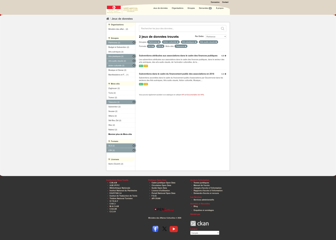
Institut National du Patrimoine (123, 190)
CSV (145, 66)
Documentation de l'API (195, 94)
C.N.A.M (113, 208)
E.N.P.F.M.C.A (116, 193)
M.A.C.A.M (114, 206)
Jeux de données (160, 8)
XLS (141, 66)
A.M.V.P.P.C (115, 185)
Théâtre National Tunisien (121, 198)
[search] (222, 28)
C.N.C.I (113, 203)
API (183, 94)
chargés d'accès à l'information (208, 188)
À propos (220, 8)
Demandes (205, 8)
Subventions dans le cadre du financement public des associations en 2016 (176, 73)
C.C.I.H (113, 211)
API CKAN (156, 198)
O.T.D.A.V (114, 201)
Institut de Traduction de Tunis (123, 195)
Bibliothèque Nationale (120, 188)
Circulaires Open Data (161, 185)
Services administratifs (204, 199)
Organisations (177, 8)
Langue (193, 229)
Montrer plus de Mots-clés (120, 134)
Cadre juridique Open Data (163, 182)
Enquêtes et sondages (204, 210)
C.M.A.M (113, 182)
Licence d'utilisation (161, 190)
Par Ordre (199, 36)
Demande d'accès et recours (206, 193)
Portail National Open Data (163, 193)
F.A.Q (154, 195)
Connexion (215, 2)
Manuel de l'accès (202, 185)
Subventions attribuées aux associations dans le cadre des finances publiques (178, 55)
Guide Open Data (159, 188)
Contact (225, 2)
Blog (196, 206)
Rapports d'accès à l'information (208, 190)
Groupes (191, 8)
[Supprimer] (158, 42)
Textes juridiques (201, 182)
